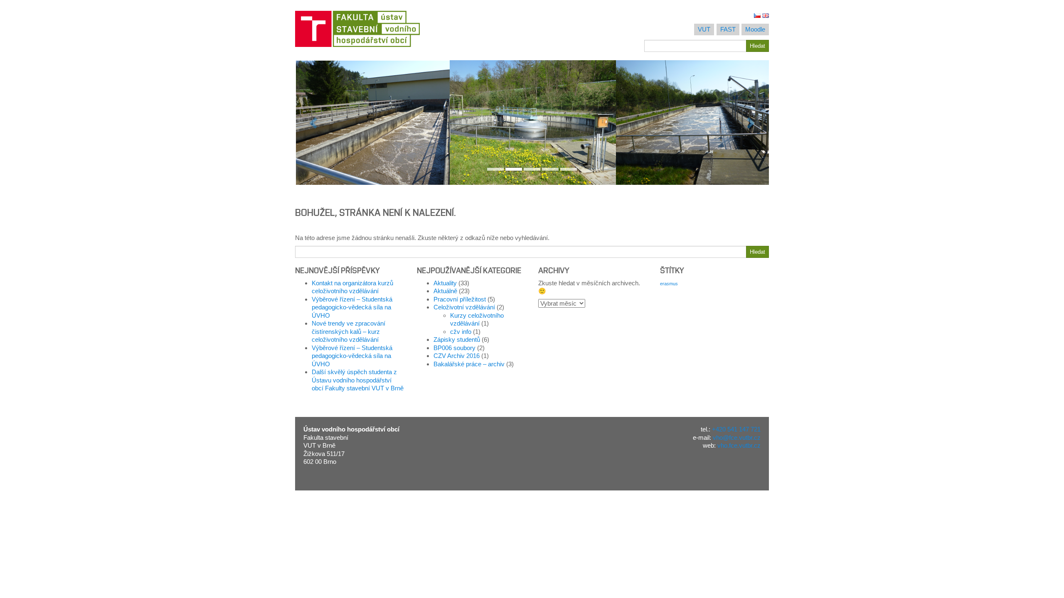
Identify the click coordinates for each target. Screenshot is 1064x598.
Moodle (755, 29)
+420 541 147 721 (736, 429)
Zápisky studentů (456, 339)
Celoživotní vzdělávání (464, 307)
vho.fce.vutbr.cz (739, 445)
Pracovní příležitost (459, 299)
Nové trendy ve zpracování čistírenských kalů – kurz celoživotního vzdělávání (348, 331)
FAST (728, 29)
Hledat (757, 46)
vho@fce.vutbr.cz (737, 437)
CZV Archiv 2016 (456, 355)
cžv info (460, 331)
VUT (704, 29)
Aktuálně (445, 290)
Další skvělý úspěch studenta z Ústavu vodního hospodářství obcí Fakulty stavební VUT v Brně (358, 380)
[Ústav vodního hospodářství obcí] (410, 29)
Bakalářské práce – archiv (469, 364)
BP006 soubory (454, 347)
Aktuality (445, 283)
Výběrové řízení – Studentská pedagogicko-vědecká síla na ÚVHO (352, 307)
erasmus (669, 283)
